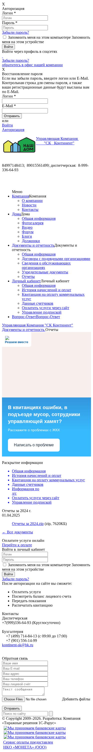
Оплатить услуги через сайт (45, 308)
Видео (27, 227)
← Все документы (17, 532)
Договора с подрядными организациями (56, 259)
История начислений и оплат (46, 290)
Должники (31, 241)
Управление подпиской (42, 312)
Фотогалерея (32, 223)
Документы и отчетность (33, 245)
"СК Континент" (57, 140)
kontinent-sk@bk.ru (17, 645)
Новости (29, 205)
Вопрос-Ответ (24, 317)
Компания (20, 196)
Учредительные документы (45, 272)
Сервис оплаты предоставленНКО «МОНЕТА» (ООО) (28, 745)
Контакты (30, 209)
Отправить (12, 708)
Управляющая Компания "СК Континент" (37, 325)
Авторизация (13, 130)
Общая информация (39, 218)
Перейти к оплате (17, 545)
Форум (27, 232)
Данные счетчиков (37, 303)
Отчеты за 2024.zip (28, 524)
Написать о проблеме (34, 445)
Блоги (27, 236)
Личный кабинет (26, 281)
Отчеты (28, 276)
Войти (7, 125)
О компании (32, 200)
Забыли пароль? (15, 32)
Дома (16, 214)
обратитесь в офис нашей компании (32, 65)
